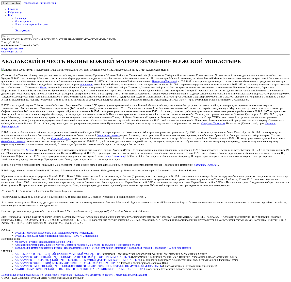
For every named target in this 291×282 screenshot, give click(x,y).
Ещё (10, 15)
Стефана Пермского (213, 123)
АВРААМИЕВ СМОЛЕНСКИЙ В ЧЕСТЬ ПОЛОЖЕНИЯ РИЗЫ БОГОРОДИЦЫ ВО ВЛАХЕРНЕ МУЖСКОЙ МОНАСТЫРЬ (88, 266)
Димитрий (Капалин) (206, 164)
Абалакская (86, 84)
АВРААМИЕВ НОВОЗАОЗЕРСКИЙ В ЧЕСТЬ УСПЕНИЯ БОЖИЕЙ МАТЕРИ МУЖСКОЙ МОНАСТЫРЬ (77, 259)
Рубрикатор (15, 12)
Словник (13, 9)
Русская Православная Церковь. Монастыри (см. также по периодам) (54, 232)
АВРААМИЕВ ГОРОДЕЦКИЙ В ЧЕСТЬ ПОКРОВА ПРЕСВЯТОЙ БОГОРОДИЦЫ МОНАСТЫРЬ (73, 256)
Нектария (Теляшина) (164, 81)
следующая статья (11, 51)
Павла (43, 87)
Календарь (21, 18)
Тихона (30, 150)
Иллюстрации (23, 21)
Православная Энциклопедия (39, 3)
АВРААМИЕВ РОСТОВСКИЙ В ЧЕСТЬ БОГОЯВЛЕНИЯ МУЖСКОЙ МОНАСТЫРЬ (65, 262)
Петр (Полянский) (114, 156)
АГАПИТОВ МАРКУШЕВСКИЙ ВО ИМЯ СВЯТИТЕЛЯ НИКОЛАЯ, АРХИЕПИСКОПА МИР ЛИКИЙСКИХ (80, 269)
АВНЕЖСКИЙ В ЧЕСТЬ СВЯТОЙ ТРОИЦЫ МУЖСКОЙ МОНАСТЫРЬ (58, 253)
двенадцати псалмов (13, 141)
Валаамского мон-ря (108, 135)
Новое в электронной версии (31, 24)
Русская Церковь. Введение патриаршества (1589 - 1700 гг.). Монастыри (56, 235)
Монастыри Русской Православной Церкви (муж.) (44, 241)
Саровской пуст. (60, 138)
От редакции (22, 30)
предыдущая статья (12, 48)
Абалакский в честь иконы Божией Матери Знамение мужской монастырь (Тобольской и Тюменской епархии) (78, 244)
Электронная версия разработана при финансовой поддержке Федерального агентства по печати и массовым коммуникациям (74, 274)
